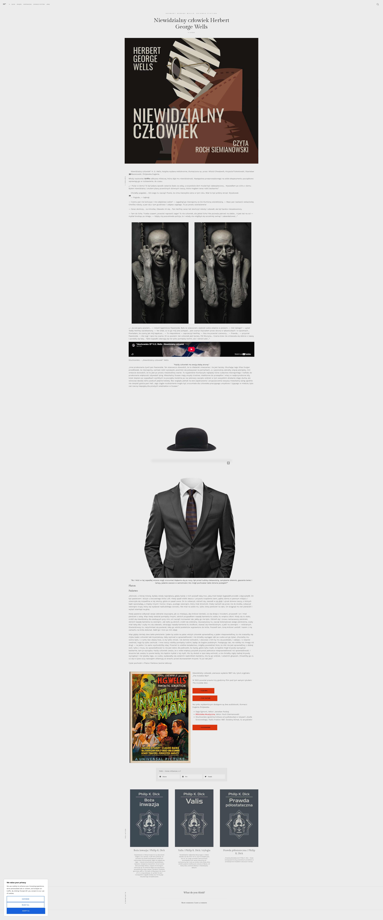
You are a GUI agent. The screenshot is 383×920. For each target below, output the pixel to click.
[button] (228, 463)
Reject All (25, 905)
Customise (25, 899)
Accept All (26, 911)
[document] (191, 460)
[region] (26, 897)
